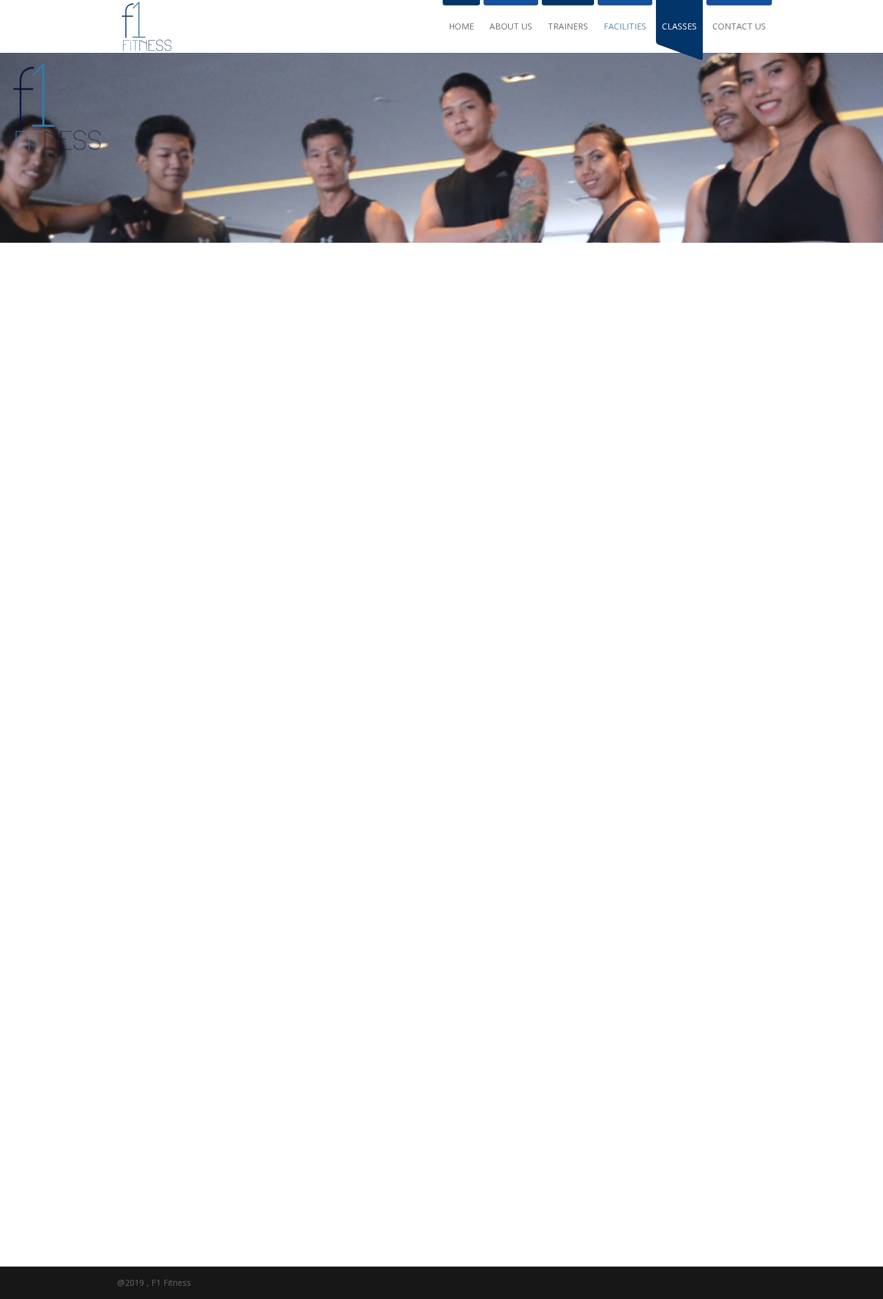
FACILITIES (625, 27)
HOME (461, 27)
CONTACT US (739, 27)
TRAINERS (568, 27)
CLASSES (679, 27)
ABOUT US (511, 27)
